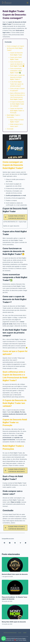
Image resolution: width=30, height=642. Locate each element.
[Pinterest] (15, 543)
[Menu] (27, 2)
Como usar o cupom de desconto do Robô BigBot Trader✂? (17, 77)
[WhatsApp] (25, 543)
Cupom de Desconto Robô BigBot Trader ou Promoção (17, 110)
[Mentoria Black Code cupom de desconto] (15, 564)
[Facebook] (4, 543)
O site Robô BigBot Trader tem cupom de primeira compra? (16, 84)
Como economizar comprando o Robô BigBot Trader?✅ (16, 70)
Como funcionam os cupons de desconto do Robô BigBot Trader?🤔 (17, 64)
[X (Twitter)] (9, 543)
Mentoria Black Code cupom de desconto (15, 574)
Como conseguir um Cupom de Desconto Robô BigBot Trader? (15, 48)
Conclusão (10, 129)
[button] (3, 638)
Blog (19, 632)
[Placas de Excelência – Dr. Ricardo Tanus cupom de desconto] (15, 587)
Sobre (24, 632)
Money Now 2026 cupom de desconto (14, 622)
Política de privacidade (10, 632)
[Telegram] (20, 543)
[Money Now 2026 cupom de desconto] (15, 612)
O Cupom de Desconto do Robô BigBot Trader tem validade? (17, 104)
